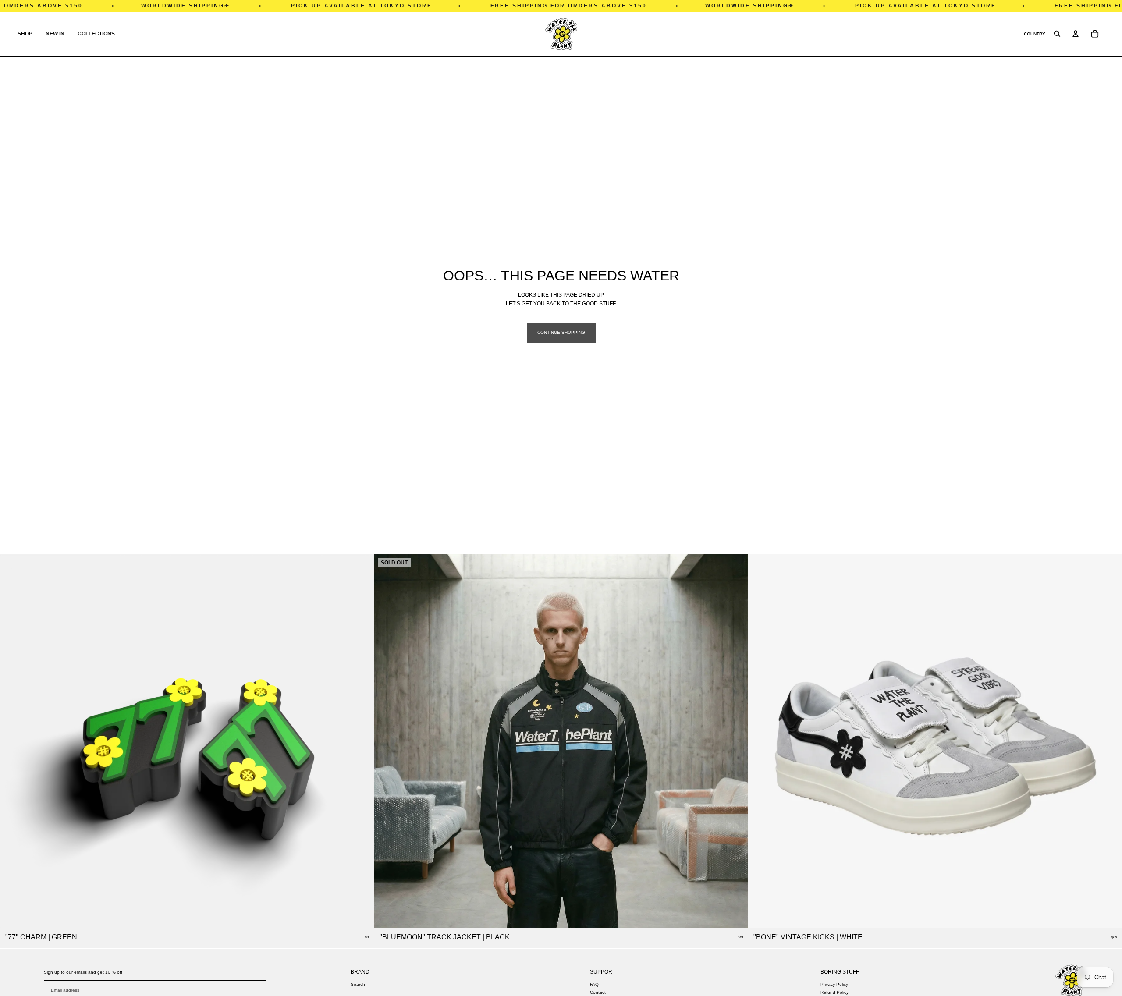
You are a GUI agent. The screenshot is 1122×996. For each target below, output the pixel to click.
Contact (598, 992)
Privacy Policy (834, 984)
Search (358, 984)
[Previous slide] (761, 741)
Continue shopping (561, 332)
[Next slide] (1109, 741)
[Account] (1075, 33)
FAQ (594, 984)
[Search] (1057, 33)
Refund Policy (834, 992)
